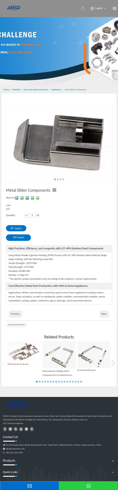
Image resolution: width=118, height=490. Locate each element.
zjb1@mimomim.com (15, 449)
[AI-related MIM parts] (94, 354)
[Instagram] (26, 429)
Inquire (18, 228)
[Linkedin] (10, 429)
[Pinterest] (32, 429)
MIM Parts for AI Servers (18, 364)
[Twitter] (16, 429)
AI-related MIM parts (86, 370)
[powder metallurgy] (17, 405)
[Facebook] (5, 429)
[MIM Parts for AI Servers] (24, 351)
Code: (8, 205)
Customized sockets (16, 325)
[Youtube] (21, 429)
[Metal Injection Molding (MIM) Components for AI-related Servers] (59, 355)
